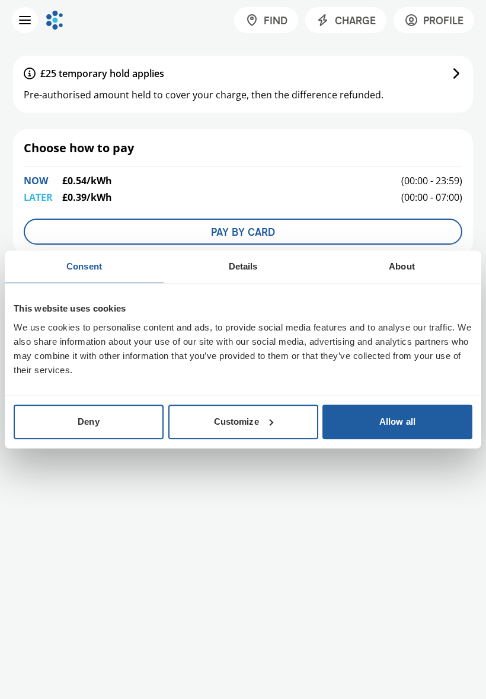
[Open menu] (25, 20)
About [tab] (402, 266)
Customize (236, 421)
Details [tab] (243, 266)
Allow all (397, 421)
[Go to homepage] (54, 20)
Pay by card (243, 232)
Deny (88, 421)
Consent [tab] (84, 266)
